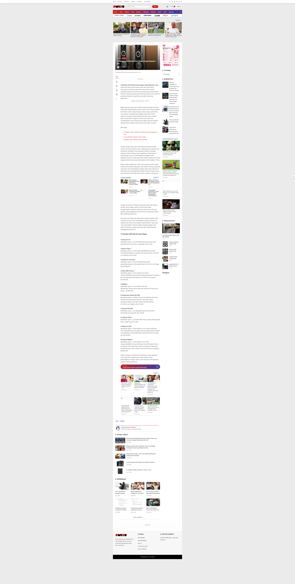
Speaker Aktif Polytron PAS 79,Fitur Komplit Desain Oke (173, 250)
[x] (172, 1)
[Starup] (157, 15)
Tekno (121, 12)
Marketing (146, 12)
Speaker (124, 58)
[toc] (293, 176)
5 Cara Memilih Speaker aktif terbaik (134, 137)
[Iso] (166, 15)
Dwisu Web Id (152, 556)
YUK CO (140, 543)
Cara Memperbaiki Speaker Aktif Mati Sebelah (170, 236)
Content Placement (143, 546)
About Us (120, 1)
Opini (132, 12)
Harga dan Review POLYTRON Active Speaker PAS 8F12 (140, 462)
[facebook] (170, 1)
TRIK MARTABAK (142, 540)
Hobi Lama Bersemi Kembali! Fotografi (120, 492)
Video (164, 12)
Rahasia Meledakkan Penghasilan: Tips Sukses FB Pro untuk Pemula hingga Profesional (137, 492)
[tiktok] (181, 1)
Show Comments (137, 517)
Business (138, 12)
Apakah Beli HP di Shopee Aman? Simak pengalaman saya (174, 265)
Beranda (118, 58)
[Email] (116, 94)
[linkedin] (160, 290)
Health (159, 12)
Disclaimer (139, 1)
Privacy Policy (147, 1)
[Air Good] (130, 15)
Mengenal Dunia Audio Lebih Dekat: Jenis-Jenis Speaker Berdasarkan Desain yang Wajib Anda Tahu (140, 447)
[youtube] (179, 1)
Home (114, 1)
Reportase (171, 12)
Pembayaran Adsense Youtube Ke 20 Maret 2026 (120, 509)
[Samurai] (175, 15)
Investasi (153, 12)
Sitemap (133, 1)
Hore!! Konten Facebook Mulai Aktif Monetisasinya (153, 492)
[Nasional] (119, 15)
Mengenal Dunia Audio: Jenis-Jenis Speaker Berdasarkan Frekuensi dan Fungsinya (141, 454)
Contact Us (126, 1)
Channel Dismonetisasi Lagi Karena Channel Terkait (137, 509)
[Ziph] (148, 15)
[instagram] (176, 1)
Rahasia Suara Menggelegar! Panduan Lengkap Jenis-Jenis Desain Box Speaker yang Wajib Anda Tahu (141, 439)
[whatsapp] (174, 1)
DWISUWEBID (141, 537)
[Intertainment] (138, 15)
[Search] (167, 6)
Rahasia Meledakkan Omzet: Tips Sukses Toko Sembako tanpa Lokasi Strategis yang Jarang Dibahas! (153, 509)
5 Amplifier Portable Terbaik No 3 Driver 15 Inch (138, 470)
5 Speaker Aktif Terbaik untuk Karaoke (135, 139)
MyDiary (127, 12)
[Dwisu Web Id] (118, 6)
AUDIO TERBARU (142, 549)
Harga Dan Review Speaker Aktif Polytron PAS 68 (174, 243)
